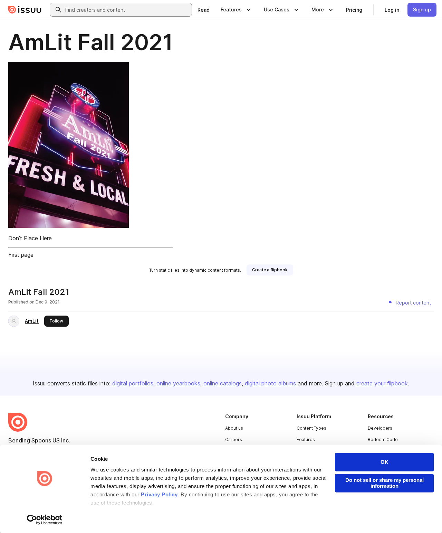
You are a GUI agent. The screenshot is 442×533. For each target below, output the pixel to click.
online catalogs (222, 383)
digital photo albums (270, 383)
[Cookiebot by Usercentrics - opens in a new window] (45, 519)
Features (306, 439)
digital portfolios (132, 383)
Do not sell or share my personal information (384, 483)
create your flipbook (382, 383)
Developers (380, 428)
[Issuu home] (25, 9)
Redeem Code (383, 439)
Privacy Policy (159, 495)
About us (234, 428)
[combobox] (127, 9)
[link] (203, 10)
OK (384, 462)
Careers (233, 439)
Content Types (311, 428)
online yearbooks (178, 383)
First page (20, 254)
